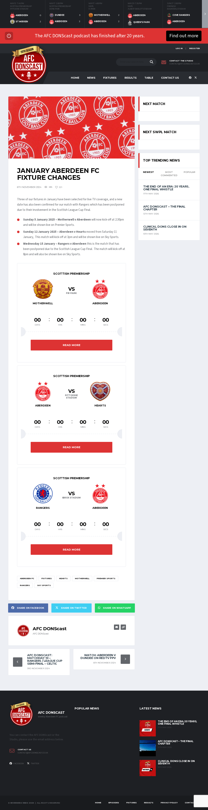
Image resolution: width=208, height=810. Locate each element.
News (91, 77)
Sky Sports (44, 585)
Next (205, 14)
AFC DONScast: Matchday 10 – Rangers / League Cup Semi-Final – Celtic (44, 659)
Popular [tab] (189, 172)
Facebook (18, 763)
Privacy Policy (169, 802)
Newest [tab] (148, 172)
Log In (179, 48)
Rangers (25, 585)
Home (75, 77)
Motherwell (82, 578)
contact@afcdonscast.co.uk (184, 64)
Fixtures (109, 77)
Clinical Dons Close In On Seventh (164, 228)
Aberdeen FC (27, 578)
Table (148, 77)
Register (194, 48)
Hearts (63, 578)
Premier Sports (106, 578)
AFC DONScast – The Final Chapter (164, 208)
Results (130, 77)
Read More (71, 345)
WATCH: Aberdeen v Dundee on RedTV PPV (98, 656)
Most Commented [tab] (169, 174)
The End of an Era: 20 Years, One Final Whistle (166, 188)
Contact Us (170, 77)
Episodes (113, 802)
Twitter (34, 763)
